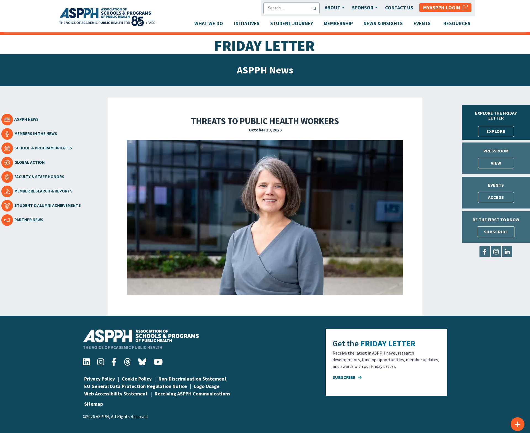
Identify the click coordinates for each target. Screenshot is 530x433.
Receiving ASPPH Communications (192, 393)
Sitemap (93, 404)
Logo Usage (206, 386)
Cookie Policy (137, 379)
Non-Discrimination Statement (192, 379)
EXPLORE (495, 131)
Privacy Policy (99, 379)
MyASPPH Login (443, 7)
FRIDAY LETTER (388, 343)
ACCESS (496, 197)
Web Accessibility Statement (116, 393)
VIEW (496, 163)
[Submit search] (315, 8)
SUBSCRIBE (496, 231)
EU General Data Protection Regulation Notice (135, 386)
